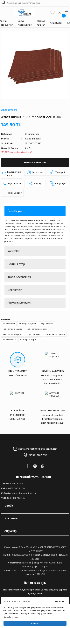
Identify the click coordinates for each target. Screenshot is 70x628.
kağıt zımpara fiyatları (13, 329)
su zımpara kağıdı (28, 339)
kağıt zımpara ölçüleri (12, 334)
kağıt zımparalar (34, 334)
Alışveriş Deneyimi (19, 302)
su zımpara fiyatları (28, 323)
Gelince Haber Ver (35, 162)
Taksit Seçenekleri (19, 277)
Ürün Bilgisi (15, 211)
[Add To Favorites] (12, 174)
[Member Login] (59, 12)
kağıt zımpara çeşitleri (37, 329)
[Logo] (24, 12)
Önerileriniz (15, 289)
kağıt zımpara (47, 323)
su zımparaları (9, 339)
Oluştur (59, 601)
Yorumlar (14, 251)
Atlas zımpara (9, 109)
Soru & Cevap (16, 264)
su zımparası (9, 323)
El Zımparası (32, 133)
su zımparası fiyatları (55, 334)
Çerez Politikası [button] (11, 617)
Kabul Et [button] (35, 623)
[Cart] (66, 12)
